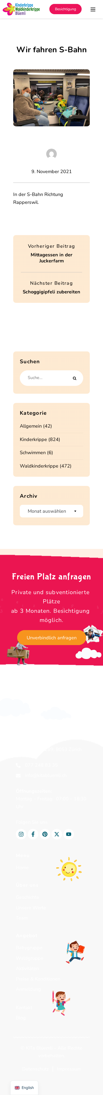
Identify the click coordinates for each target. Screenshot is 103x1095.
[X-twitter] (57, 834)
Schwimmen (33, 452)
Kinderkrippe (33, 439)
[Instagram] (21, 834)
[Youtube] (68, 834)
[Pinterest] (45, 834)
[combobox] (51, 511)
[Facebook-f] (33, 834)
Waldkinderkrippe (39, 466)
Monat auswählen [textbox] (47, 511)
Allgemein (31, 426)
